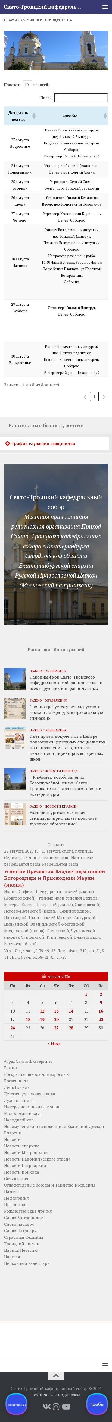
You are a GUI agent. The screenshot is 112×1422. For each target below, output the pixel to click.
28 (71, 1027)
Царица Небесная (21, 1250)
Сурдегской (32, 937)
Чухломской (83, 930)
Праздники (15, 1204)
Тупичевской (59, 937)
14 (71, 1011)
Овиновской (87, 904)
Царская (12, 1256)
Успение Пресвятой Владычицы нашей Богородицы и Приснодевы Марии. (54, 874)
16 (101, 1011)
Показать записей (26, 84)
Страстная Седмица (23, 1237)
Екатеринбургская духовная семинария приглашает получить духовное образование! (63, 818)
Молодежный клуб (23, 1113)
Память (11, 1191)
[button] (33, 116)
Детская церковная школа (29, 1093)
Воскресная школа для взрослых (36, 1074)
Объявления (56, 671)
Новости (12, 1139)
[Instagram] (56, 1407)
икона (14, 884)
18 (28, 1019)
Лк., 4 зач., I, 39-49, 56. (35, 950)
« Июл (54, 1043)
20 (56, 1019)
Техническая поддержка (56, 1394)
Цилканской (16, 924)
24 (12, 1027)
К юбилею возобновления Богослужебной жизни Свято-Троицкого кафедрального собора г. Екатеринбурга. (66, 785)
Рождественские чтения (28, 1211)
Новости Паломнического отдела (37, 1159)
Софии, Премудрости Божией (48, 891)
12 (42, 1011)
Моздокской (16, 930)
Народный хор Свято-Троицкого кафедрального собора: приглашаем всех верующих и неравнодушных (66, 682)
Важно (36, 671)
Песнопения (16, 1198)
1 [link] (94, 396)
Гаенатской (57, 930)
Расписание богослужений (46, 425)
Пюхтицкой (15, 917)
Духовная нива (19, 1100)
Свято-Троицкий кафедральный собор (44, 6)
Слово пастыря (19, 1224)
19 (42, 1019)
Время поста (16, 1080)
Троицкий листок (21, 1243)
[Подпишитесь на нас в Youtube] (66, 1407)
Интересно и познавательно (32, 1106)
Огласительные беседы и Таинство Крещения (49, 1185)
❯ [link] (103, 396)
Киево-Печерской (39, 904)
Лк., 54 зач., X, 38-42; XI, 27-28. (39, 957)
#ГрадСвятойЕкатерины (28, 1061)
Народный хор (19, 1120)
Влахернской (87, 937)
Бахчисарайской (20, 943)
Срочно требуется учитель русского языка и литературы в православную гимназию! (66, 712)
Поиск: (47, 97)
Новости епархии (61, 806)
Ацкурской (84, 917)
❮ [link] (85, 396)
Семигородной (74, 911)
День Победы (17, 1087)
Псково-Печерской (22, 911)
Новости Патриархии (25, 1165)
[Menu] (105, 7)
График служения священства (43, 443)
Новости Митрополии (26, 1152)
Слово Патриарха (21, 1230)
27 (56, 1027)
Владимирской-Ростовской (57, 924)
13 (56, 1011)
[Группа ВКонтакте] (46, 1407)
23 (101, 1019)
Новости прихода (61, 771)
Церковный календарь (26, 1263)
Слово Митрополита (24, 1217)
